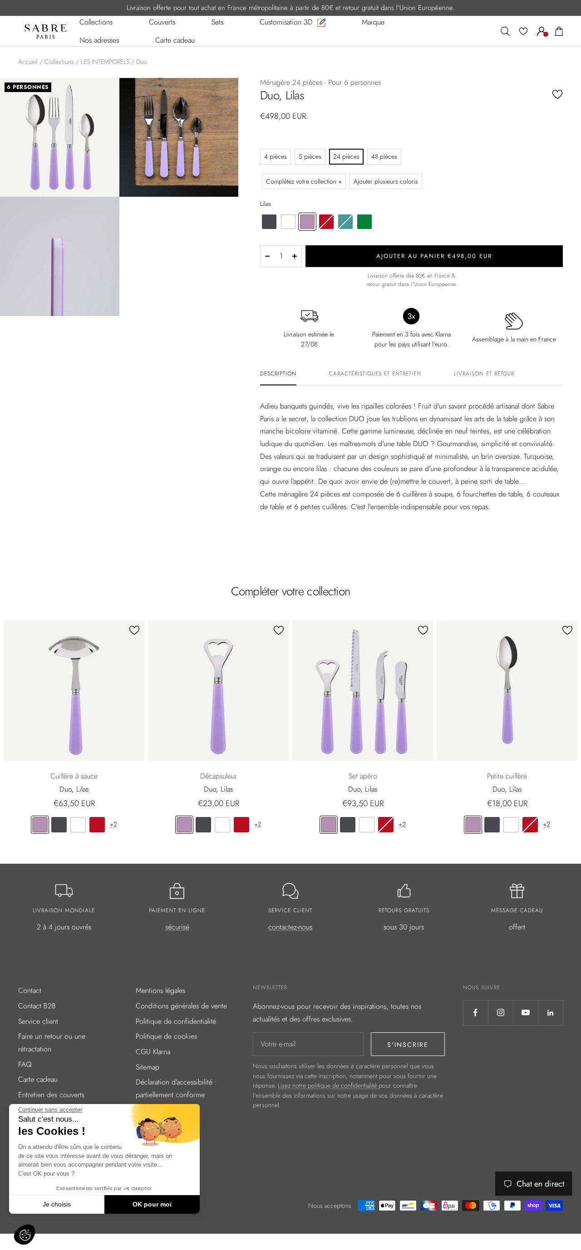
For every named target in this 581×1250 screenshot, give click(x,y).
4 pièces (275, 156)
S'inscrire (407, 1044)
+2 (113, 824)
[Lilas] (40, 825)
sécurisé (177, 927)
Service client (38, 1021)
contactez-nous (290, 927)
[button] (24, 1234)
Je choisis (57, 1204)
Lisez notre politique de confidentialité (328, 1085)
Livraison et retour (484, 374)
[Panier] (559, 31)
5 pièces (310, 156)
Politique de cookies (166, 1036)
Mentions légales (160, 990)
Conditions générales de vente (181, 1006)
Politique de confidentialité (176, 1021)
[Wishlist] (523, 31)
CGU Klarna (153, 1051)
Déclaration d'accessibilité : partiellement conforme (176, 1088)
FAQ (25, 1064)
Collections (59, 61)
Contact (29, 990)
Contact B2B (37, 1006)
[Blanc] (78, 825)
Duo (141, 61)
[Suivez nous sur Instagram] (500, 1012)
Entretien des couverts (51, 1094)
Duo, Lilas (74, 789)
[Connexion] (541, 31)
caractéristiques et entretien (375, 374)
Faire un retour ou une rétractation (51, 1042)
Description (278, 374)
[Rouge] (97, 825)
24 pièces (346, 156)
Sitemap (147, 1067)
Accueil (28, 61)
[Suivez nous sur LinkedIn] (550, 1012)
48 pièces (384, 156)
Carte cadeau (38, 1079)
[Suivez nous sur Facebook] (475, 1012)
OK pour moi (152, 1204)
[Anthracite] (59, 825)
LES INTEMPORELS (105, 61)
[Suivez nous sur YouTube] (525, 1012)
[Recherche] (505, 31)
